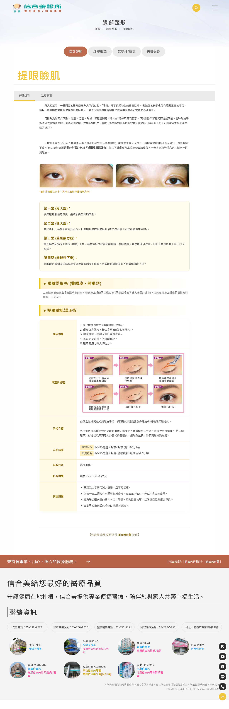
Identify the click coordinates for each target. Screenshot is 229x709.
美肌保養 (153, 52)
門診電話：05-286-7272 (27, 627)
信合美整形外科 (194, 561)
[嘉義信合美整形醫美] (42, 7)
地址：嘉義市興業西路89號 (202, 627)
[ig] (222, 646)
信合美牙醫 (212, 561)
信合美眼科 (175, 561)
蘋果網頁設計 (214, 689)
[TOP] (222, 676)
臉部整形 (111, 29)
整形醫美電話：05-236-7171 (114, 627)
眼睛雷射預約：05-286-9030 (70, 627)
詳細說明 (24, 95)
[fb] (222, 666)
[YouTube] (222, 656)
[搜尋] (196, 8)
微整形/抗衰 (127, 52)
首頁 (98, 29)
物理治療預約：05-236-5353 (158, 627)
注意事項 (46, 95)
